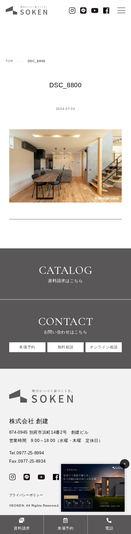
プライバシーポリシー (26, 495)
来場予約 (27, 347)
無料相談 (66, 347)
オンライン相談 (104, 347)
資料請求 (22, 528)
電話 (109, 528)
